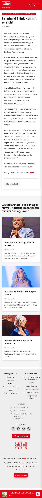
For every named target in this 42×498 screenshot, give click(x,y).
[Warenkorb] (29, 5)
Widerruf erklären (21, 475)
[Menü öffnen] (38, 5)
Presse (31, 383)
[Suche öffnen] (34, 5)
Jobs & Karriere (31, 386)
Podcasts (11, 380)
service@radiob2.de (20, 407)
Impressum (7, 463)
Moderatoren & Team (10, 387)
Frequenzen (10, 377)
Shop (11, 390)
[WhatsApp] (29, 429)
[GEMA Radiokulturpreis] (21, 444)
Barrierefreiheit (22, 436)
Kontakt (10, 384)
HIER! (32, 172)
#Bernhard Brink (12, 184)
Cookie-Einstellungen (29, 466)
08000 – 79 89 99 (19, 411)
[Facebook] (18, 429)
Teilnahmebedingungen (14, 466)
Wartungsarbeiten (10, 393)
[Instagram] (13, 429)
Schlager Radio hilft (31, 389)
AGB (23, 463)
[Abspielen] (38, 494)
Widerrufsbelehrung (32, 463)
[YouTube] (24, 429)
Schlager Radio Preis (31, 393)
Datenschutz (16, 463)
